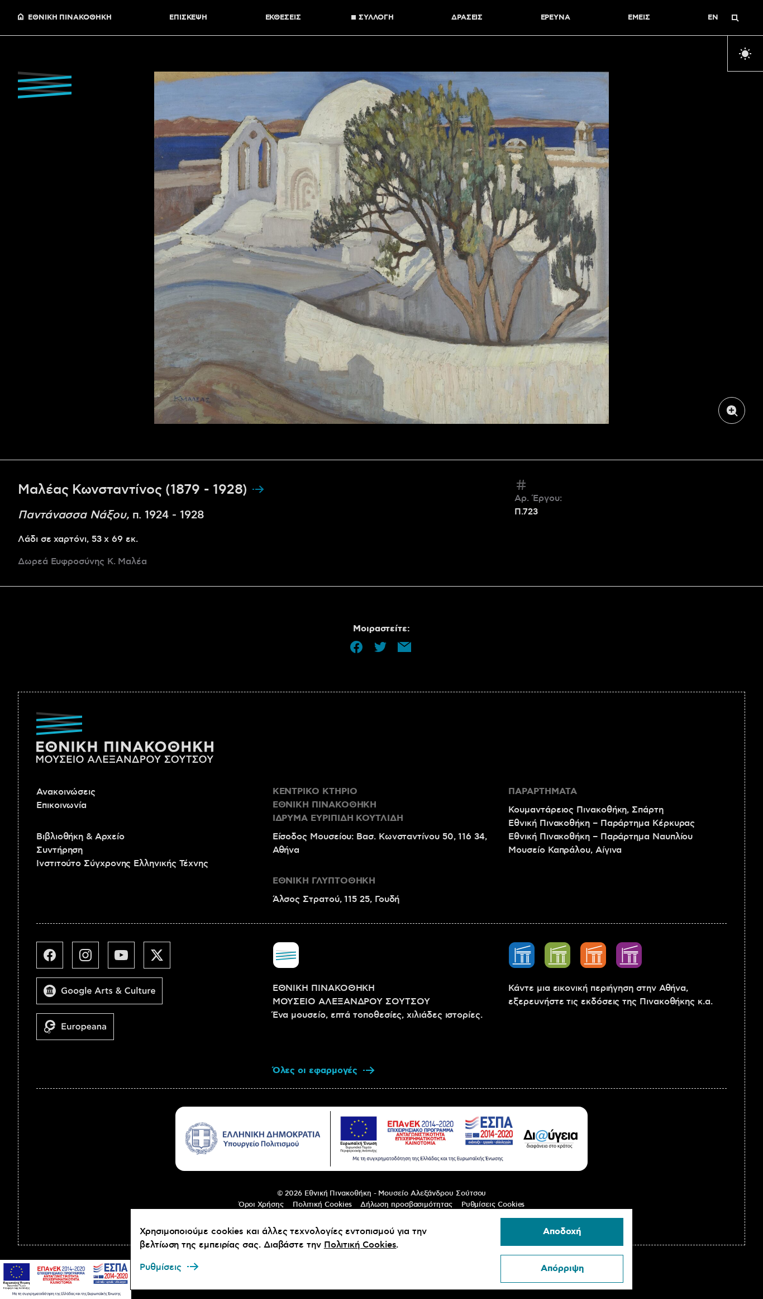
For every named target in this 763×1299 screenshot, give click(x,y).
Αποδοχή (562, 1231)
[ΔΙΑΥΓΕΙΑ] (551, 1138)
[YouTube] (126, 959)
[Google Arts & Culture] (103, 995)
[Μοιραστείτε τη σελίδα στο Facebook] (356, 647)
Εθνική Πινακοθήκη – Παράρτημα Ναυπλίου (600, 836)
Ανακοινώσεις (66, 791)
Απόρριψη (562, 1268)
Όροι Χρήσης (261, 1204)
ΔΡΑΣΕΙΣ (467, 17)
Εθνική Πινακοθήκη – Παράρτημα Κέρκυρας (601, 823)
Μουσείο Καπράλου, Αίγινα (565, 850)
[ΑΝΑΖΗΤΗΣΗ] (735, 18)
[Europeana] (79, 1031)
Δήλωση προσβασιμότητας (406, 1204)
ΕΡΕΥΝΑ (556, 17)
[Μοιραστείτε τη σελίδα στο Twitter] (380, 647)
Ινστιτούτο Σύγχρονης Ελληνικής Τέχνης (122, 863)
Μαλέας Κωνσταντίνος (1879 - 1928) (134, 489)
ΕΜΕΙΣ (639, 17)
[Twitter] (161, 959)
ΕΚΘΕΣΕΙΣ (283, 17)
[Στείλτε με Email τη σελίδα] (404, 647)
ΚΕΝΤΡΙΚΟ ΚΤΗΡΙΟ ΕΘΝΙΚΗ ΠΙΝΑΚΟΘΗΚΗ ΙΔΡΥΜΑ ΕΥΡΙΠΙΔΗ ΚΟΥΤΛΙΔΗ (338, 805)
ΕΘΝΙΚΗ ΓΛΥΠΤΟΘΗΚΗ (324, 881)
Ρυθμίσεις (161, 1267)
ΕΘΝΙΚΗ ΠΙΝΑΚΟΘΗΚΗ (70, 17)
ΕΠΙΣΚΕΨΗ (188, 17)
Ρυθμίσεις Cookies (493, 1204)
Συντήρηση (59, 850)
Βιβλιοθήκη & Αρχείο (80, 836)
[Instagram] (90, 959)
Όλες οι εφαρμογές (315, 1070)
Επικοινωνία (61, 805)
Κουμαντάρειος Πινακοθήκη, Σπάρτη (585, 809)
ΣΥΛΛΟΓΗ (376, 17)
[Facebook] (54, 959)
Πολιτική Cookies (322, 1204)
